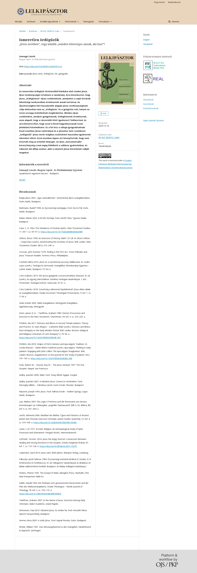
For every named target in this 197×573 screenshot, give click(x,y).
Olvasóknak (148, 99)
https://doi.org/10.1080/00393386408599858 (40, 493)
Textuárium (104, 21)
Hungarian (148, 44)
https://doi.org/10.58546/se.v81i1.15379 (58, 446)
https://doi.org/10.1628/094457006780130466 (55, 422)
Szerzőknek (148, 104)
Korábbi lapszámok (49, 21)
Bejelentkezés (174, 2)
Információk (71, 21)
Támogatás (88, 21)
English (146, 39)
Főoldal (22, 31)
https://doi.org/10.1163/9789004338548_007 (40, 337)
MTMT (22, 180)
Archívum (31, 21)
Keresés (175, 21)
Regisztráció (159, 2)
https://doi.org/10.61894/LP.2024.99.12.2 (43, 66)
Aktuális (18, 21)
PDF (104, 113)
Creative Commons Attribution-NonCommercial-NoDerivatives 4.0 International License (115, 164)
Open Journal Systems (153, 120)
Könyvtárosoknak (150, 108)
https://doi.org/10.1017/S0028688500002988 (61, 231)
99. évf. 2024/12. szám (49, 31)
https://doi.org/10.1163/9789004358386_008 (51, 358)
